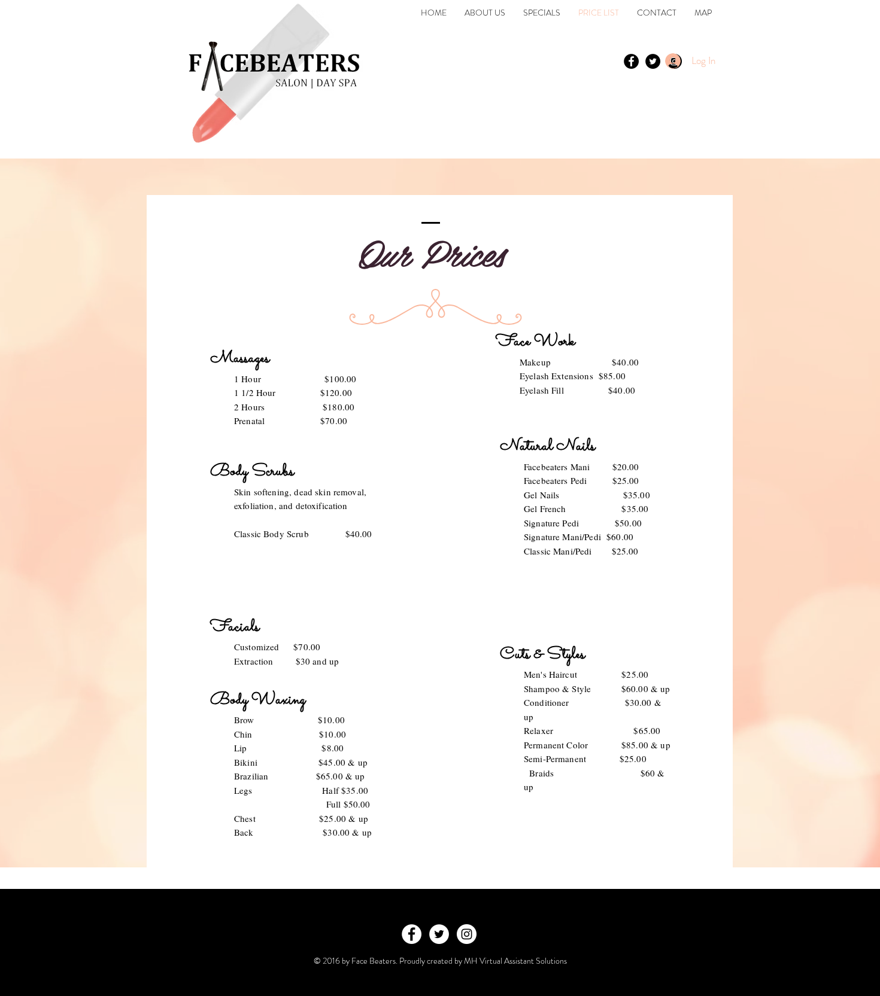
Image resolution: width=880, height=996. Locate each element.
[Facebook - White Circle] (411, 934)
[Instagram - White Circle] (467, 934)
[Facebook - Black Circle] (631, 61)
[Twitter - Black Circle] (652, 61)
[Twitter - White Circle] (439, 934)
